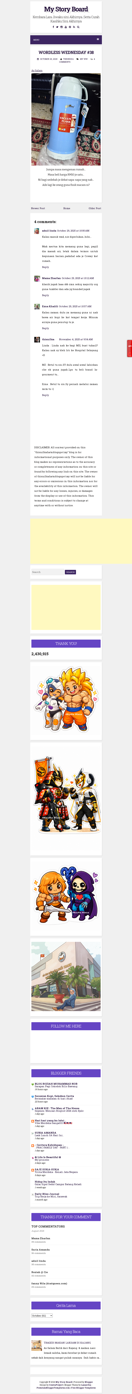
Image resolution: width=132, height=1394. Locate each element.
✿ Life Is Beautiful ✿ (48, 1157)
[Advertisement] (81, 541)
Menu (36, 39)
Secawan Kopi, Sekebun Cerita (54, 1096)
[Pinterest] (70, 26)
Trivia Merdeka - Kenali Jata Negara (56, 1172)
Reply (45, 267)
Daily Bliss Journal (47, 1193)
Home (66, 208)
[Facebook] (53, 26)
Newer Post (38, 208)
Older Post (95, 208)
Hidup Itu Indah (45, 1181)
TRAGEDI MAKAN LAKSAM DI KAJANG (67, 1342)
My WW (84, 59)
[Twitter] (57, 26)
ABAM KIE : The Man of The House (57, 1108)
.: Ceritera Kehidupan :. (49, 1145)
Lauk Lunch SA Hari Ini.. (49, 1135)
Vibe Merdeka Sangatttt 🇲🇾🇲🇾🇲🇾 (53, 1123)
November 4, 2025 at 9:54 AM (76, 339)
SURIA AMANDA (45, 1132)
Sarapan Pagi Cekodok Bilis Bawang (56, 1086)
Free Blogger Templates (83, 1387)
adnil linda (49, 230)
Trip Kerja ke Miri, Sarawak (51, 1196)
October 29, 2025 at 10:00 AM (73, 230)
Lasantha (86, 1385)
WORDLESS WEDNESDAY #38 (66, 52)
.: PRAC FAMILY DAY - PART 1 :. (52, 1147)
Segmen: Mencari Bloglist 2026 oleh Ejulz (59, 1110)
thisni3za (48, 339)
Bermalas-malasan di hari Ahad (54, 1098)
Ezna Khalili (50, 306)
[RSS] (74, 26)
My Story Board (66, 9)
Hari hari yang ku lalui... (50, 1120)
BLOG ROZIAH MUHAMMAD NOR (56, 1083)
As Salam (36, 70)
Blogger (89, 1382)
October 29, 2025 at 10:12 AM (78, 278)
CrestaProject (56, 1385)
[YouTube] (66, 26)
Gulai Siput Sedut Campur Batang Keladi (58, 1184)
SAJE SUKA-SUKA (47, 1169)
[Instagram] (61, 26)
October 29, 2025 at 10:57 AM (75, 306)
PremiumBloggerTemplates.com (53, 1387)
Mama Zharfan (51, 278)
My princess (42, 1159)
